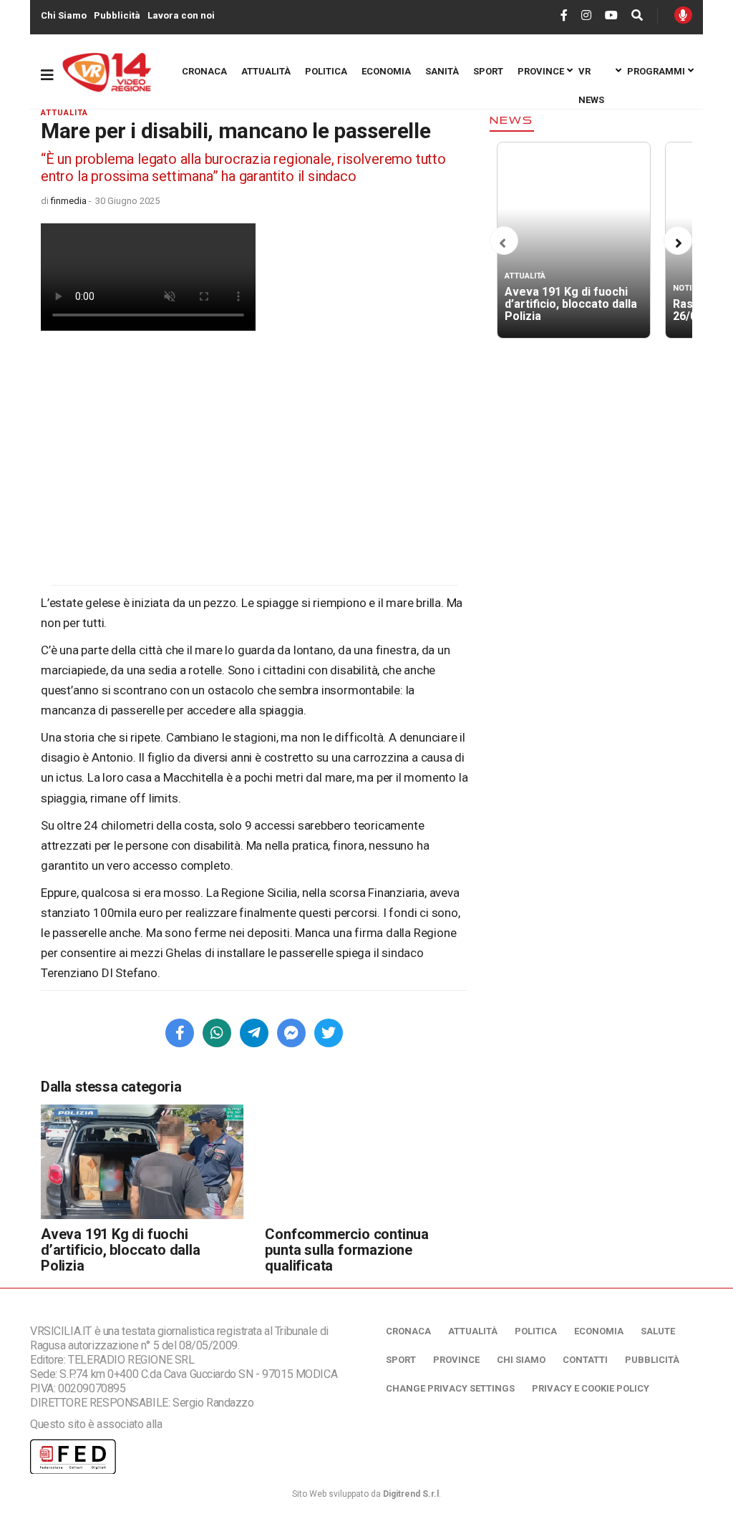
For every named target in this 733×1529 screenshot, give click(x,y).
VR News (591, 76)
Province (541, 71)
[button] (502, 243)
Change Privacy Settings (450, 1388)
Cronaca (204, 71)
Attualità (266, 71)
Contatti (585, 1359)
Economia (386, 71)
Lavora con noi (181, 15)
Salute (658, 1331)
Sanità (442, 71)
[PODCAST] (683, 15)
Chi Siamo (64, 15)
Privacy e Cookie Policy (590, 1388)
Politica (326, 71)
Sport (488, 71)
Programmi (656, 71)
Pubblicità (117, 15)
